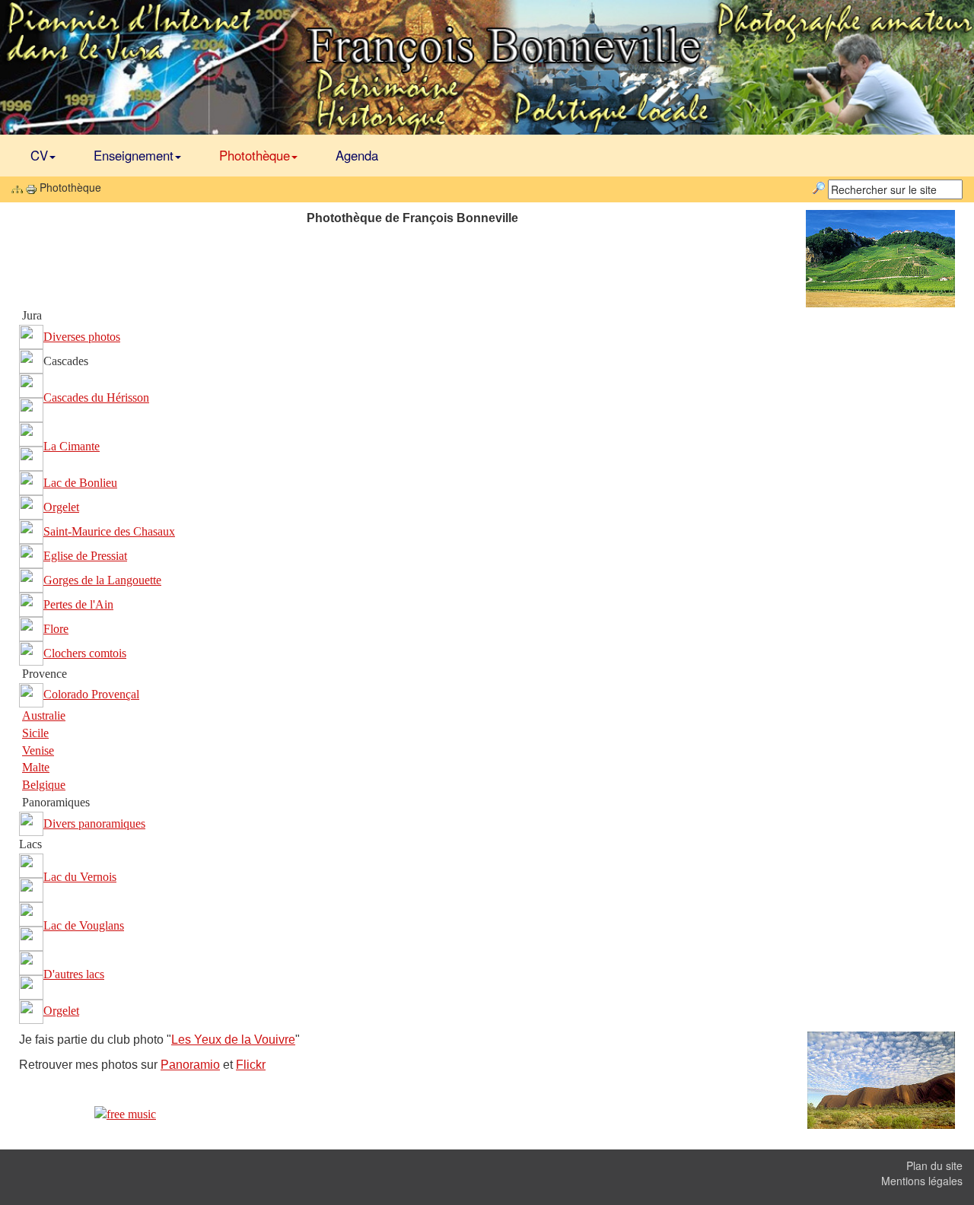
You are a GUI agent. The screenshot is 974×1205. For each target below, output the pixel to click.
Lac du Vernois (79, 876)
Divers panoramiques (94, 823)
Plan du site (934, 1165)
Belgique (43, 784)
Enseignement (133, 155)
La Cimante (71, 446)
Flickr (251, 1064)
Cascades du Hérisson (96, 397)
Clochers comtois (84, 653)
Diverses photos (81, 336)
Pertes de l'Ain (78, 604)
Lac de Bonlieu (80, 482)
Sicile (35, 732)
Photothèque (254, 155)
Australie (43, 715)
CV (39, 155)
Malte (35, 767)
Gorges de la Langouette (102, 580)
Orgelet (61, 507)
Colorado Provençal (91, 694)
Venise (38, 750)
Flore (55, 628)
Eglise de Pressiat (85, 555)
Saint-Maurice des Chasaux (109, 531)
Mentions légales (922, 1180)
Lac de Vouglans (83, 925)
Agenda (357, 155)
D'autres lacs (73, 974)
